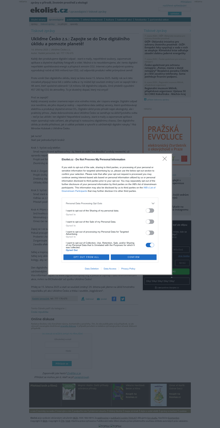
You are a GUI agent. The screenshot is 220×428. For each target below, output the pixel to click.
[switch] (150, 210)
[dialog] (110, 214)
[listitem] (110, 203)
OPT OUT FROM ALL (86, 257)
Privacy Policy (128, 268)
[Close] (166, 160)
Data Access (110, 268)
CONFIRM (134, 257)
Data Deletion (92, 268)
